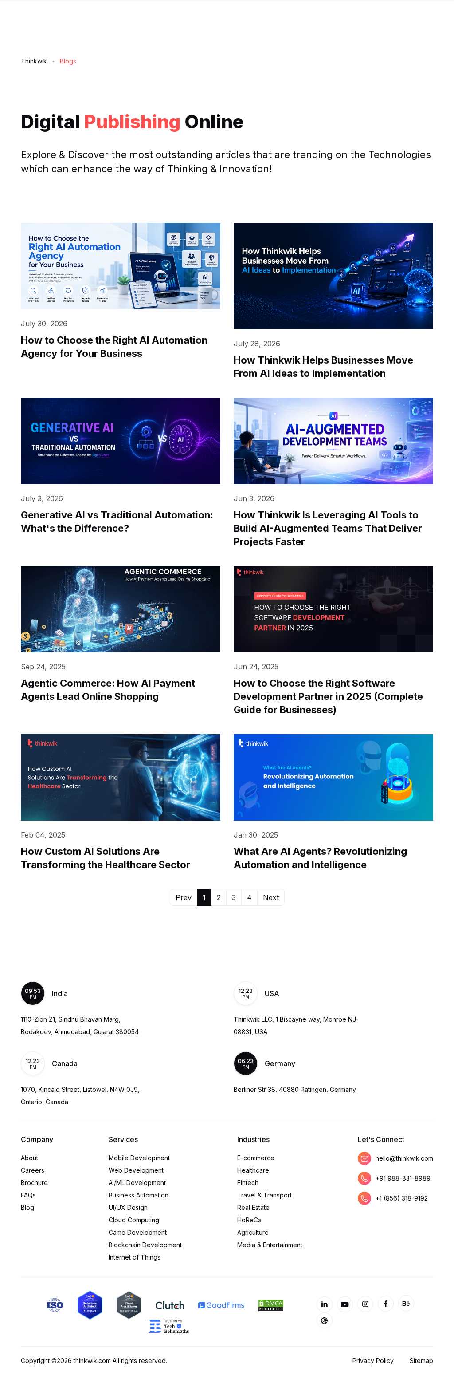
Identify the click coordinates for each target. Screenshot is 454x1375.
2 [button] (219, 897)
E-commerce (255, 1158)
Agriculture (253, 1232)
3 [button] (234, 897)
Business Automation (138, 1195)
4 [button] (249, 897)
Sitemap (421, 1360)
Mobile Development (139, 1158)
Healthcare (253, 1170)
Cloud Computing (134, 1220)
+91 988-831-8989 (403, 1178)
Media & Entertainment (269, 1245)
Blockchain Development (145, 1245)
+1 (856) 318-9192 (402, 1198)
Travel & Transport (264, 1195)
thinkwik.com (92, 1360)
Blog (27, 1207)
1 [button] (204, 897)
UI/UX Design (128, 1207)
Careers (32, 1170)
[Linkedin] (325, 1304)
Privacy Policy (373, 1360)
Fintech (247, 1182)
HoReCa (249, 1220)
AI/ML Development (137, 1182)
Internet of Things (134, 1257)
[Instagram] (365, 1304)
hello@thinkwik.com (404, 1158)
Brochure (34, 1182)
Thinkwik (34, 61)
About (29, 1158)
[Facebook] (386, 1304)
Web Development (136, 1170)
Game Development (138, 1232)
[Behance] (406, 1303)
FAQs (28, 1195)
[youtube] (345, 1304)
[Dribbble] (325, 1320)
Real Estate (253, 1207)
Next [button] (271, 897)
